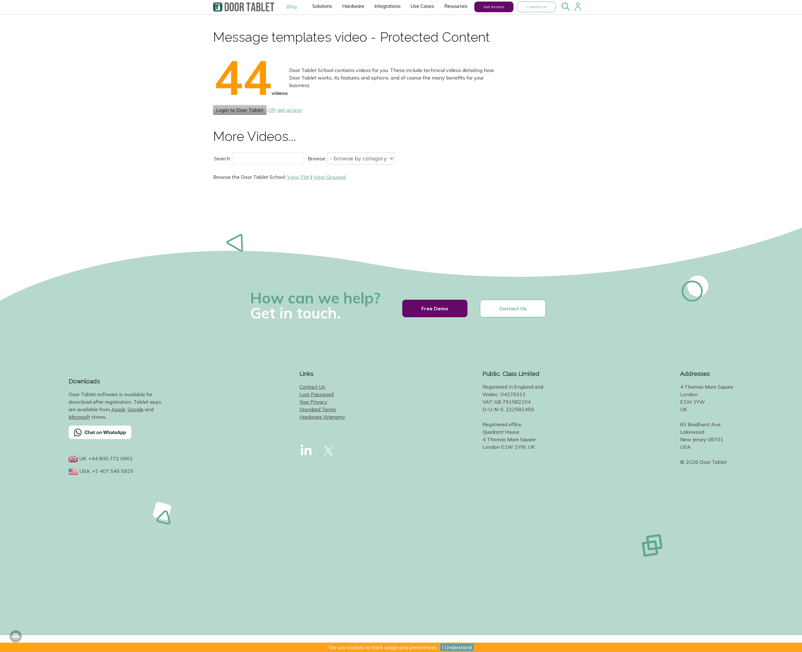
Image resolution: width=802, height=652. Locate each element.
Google (135, 409)
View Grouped (329, 177)
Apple (118, 409)
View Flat (298, 177)
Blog (291, 6)
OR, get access (285, 110)
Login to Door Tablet (239, 110)
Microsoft (79, 417)
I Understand (457, 647)
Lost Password (316, 394)
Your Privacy (313, 402)
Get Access (493, 6)
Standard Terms (317, 409)
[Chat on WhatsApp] (116, 436)
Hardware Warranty (322, 417)
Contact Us (536, 6)
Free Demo (434, 308)
